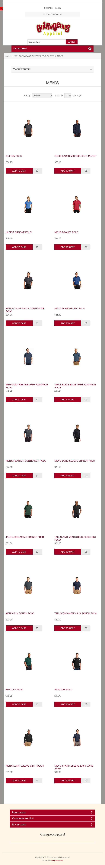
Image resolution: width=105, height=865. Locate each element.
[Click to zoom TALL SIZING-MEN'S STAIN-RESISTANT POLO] (77, 509)
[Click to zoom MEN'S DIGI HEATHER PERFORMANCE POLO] (28, 357)
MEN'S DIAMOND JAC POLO (69, 308)
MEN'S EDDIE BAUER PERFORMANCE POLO (75, 386)
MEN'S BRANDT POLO (66, 232)
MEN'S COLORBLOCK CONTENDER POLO (25, 309)
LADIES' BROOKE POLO (19, 232)
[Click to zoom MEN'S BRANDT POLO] (77, 204)
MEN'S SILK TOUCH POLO (20, 613)
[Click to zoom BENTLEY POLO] (28, 662)
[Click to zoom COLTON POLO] (28, 128)
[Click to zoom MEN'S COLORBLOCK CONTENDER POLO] (28, 280)
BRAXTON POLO (63, 689)
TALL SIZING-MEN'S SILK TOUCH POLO (75, 613)
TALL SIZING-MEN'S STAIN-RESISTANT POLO (75, 538)
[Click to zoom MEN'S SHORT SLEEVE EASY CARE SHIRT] (77, 738)
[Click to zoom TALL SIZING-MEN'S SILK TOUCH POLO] (77, 585)
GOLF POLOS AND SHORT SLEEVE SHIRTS (34, 56)
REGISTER (48, 8)
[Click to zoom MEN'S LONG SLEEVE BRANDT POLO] (77, 433)
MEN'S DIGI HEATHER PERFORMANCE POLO (27, 386)
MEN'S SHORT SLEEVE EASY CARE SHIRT (73, 767)
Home (8, 56)
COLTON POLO (14, 156)
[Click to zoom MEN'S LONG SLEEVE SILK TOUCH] (28, 738)
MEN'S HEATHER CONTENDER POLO (26, 461)
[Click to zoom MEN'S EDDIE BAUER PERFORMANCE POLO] (77, 357)
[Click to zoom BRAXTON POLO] (77, 662)
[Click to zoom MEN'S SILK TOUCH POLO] (28, 585)
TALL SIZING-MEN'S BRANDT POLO (25, 537)
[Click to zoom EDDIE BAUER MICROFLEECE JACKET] (77, 128)
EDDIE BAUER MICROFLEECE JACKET (75, 156)
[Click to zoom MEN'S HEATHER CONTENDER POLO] (28, 433)
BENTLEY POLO (14, 689)
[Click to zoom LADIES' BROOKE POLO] (28, 204)
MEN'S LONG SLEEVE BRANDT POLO (74, 461)
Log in (58, 8)
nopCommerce (57, 861)
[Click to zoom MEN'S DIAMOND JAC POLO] (77, 280)
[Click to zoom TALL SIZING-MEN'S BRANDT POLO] (28, 509)
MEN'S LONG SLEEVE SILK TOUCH (25, 765)
